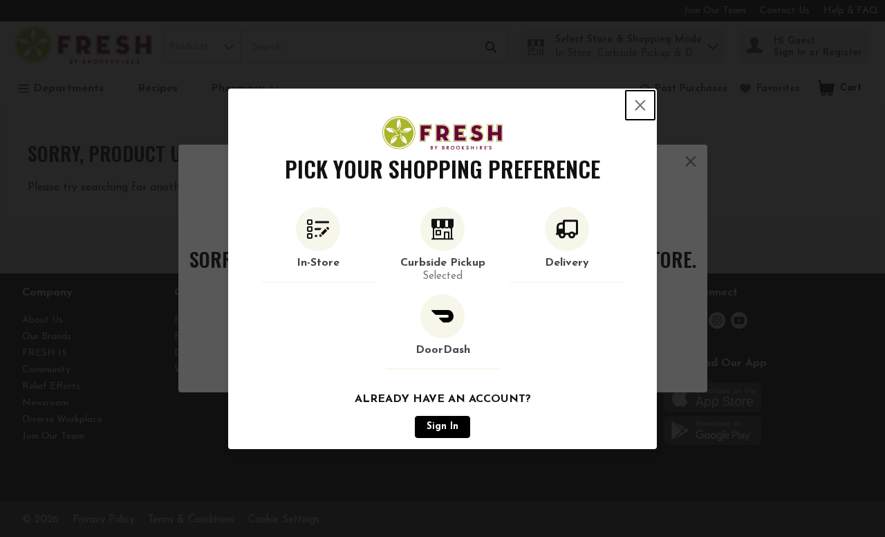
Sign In (442, 426)
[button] (318, 245)
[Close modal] (640, 105)
